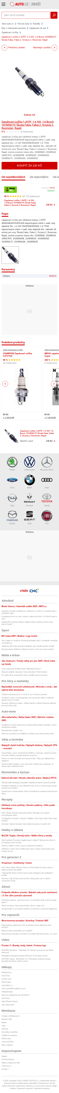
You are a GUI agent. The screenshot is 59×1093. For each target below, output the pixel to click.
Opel (12, 505)
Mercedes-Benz (47, 470)
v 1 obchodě (8, 417)
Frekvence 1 (6, 1066)
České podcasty (8, 1059)
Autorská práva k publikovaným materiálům (20, 1083)
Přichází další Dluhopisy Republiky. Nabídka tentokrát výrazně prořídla (29, 783)
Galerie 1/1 (29, 115)
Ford (12, 488)
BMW (29, 488)
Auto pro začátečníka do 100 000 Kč (15, 995)
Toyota (47, 505)
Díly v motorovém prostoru (14, 28)
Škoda (12, 470)
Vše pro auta (23, 24)
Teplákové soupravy (9, 1035)
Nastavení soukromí (25, 1088)
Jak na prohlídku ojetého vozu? (13, 988)
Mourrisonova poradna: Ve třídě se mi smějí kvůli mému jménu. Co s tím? (29, 934)
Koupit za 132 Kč (29, 165)
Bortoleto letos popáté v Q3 (12, 730)
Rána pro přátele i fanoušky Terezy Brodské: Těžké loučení (24, 672)
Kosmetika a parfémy (10, 1032)
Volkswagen (29, 470)
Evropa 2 (5, 1069)
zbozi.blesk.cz (7, 985)
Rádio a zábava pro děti (11, 1063)
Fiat (46, 523)
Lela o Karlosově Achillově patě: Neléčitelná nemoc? (21, 669)
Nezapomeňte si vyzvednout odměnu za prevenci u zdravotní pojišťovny (29, 909)
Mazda (12, 523)
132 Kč (49, 205)
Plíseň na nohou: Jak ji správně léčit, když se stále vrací (23, 906)
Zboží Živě (6, 976)
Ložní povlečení (8, 1042)
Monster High (7, 1019)
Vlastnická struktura (42, 1088)
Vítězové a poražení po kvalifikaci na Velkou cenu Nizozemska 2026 (28, 734)
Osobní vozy (6, 979)
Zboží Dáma (6, 982)
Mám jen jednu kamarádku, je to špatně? (17, 931)
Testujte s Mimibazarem (11, 1016)
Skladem (51, 191)
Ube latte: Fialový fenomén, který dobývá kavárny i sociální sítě (26, 824)
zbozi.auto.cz (8, 24)
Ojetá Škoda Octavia (9, 1001)
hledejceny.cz (7, 972)
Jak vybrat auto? (8, 1005)
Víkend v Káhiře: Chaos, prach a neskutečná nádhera (22, 846)
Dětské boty (6, 1038)
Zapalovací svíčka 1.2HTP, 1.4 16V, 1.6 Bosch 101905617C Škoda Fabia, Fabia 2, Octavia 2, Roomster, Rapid (28, 125)
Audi (47, 488)
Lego (3, 1026)
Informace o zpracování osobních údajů (41, 1086)
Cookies (13, 1088)
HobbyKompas (7, 992)
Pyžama (5, 1029)
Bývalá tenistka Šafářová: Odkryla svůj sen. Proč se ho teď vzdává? (28, 649)
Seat (29, 523)
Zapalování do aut (37, 28)
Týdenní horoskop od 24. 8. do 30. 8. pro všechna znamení (24, 694)
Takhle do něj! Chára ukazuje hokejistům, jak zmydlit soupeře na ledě (28, 646)
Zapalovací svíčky (10, 32)
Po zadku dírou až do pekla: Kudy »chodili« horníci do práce (24, 675)
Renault (29, 505)
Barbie (4, 1022)
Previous (5, 383)
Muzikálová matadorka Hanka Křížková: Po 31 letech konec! (25, 956)
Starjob (4, 1056)
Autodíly (36, 24)
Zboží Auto (6, 998)
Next (53, 384)
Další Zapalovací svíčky (13, 350)
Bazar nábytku (7, 1045)
